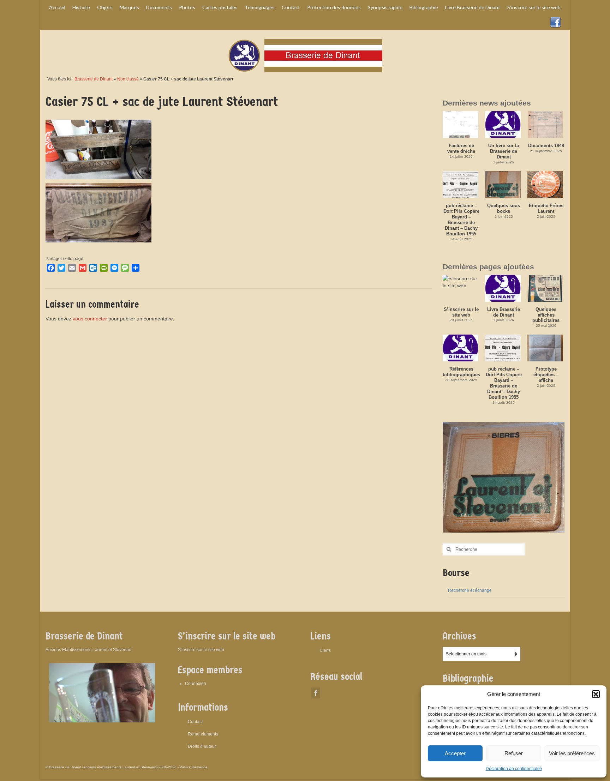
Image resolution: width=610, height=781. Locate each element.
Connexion (195, 683)
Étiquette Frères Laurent (546, 208)
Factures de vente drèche (461, 148)
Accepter (455, 753)
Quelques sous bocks (503, 208)
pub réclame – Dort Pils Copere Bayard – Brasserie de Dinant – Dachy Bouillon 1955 (504, 383)
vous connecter (90, 319)
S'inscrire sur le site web (201, 649)
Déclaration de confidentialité (514, 768)
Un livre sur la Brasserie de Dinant (503, 151)
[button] (595, 694)
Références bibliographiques (461, 371)
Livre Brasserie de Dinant (503, 312)
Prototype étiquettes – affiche (545, 374)
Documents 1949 (546, 145)
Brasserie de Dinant (93, 79)
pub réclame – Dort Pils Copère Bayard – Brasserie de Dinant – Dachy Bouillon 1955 (461, 219)
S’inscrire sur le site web (461, 312)
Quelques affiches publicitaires (546, 315)
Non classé (128, 79)
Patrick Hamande (194, 767)
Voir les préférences (572, 753)
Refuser (513, 753)
